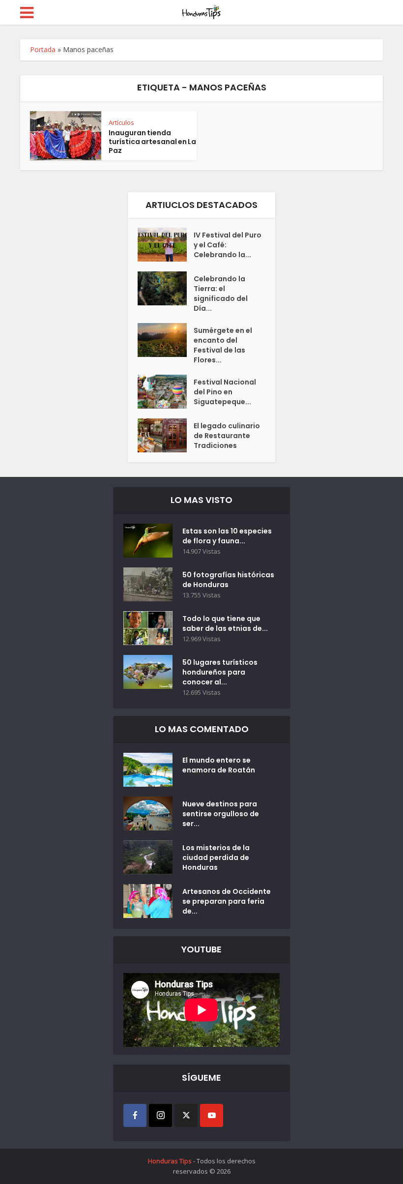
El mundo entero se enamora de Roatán (218, 765)
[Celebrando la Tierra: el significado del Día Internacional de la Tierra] (166, 288)
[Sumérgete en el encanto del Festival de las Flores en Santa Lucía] (166, 340)
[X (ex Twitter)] (186, 1115)
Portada (43, 49)
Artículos (121, 122)
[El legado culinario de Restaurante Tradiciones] (166, 435)
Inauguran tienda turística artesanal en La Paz (152, 141)
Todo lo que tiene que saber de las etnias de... (225, 623)
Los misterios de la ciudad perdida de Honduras (216, 857)
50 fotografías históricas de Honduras (228, 580)
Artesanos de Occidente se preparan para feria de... (226, 901)
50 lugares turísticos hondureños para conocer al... (220, 672)
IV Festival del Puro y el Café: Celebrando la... (227, 245)
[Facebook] (134, 1115)
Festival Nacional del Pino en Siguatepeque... (225, 392)
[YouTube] (211, 1115)
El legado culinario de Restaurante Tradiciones (227, 435)
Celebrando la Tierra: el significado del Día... (221, 293)
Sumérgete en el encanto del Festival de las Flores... (223, 345)
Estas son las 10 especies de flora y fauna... (227, 536)
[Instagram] (160, 1115)
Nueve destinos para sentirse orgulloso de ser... (220, 814)
